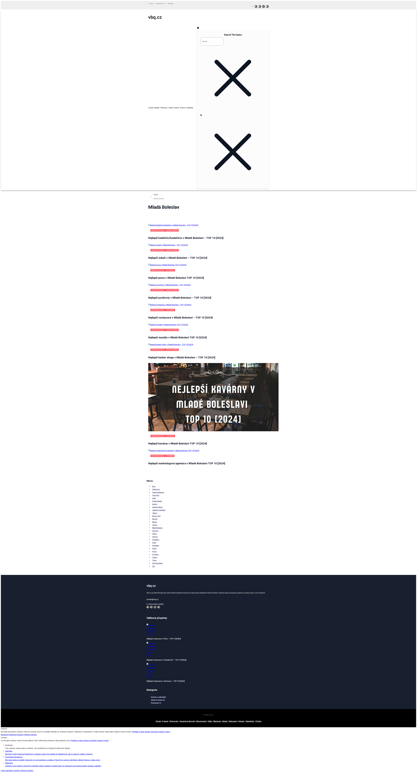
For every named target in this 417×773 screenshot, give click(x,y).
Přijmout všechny (30, 735)
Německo (217, 721)
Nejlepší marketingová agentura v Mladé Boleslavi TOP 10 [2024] (186, 463)
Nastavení (5, 735)
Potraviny (170, 270)
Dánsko (241, 721)
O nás (151, 3)
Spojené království (187, 721)
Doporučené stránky (156, 604)
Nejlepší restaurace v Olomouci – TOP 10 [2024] (166, 681)
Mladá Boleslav (157, 230)
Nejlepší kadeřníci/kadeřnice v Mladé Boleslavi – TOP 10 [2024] (185, 237)
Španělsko (250, 721)
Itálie (210, 721)
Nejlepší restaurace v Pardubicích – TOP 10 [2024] (166, 660)
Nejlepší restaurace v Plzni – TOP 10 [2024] (164, 639)
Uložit (3, 771)
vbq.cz (155, 17)
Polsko (258, 721)
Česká (158, 721)
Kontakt (170, 3)
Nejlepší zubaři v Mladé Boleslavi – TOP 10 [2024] (177, 257)
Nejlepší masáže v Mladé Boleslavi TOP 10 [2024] (177, 337)
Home (156, 194)
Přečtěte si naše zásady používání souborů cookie (151, 732)
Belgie (225, 721)
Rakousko (233, 721)
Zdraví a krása (172, 230)
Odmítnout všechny (16, 735)
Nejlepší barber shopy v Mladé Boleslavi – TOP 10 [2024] (181, 357)
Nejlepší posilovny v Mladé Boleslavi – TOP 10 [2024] (179, 297)
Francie (165, 721)
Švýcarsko (174, 721)
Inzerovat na (160, 3)
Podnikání (170, 456)
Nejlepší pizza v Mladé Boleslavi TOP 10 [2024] (176, 277)
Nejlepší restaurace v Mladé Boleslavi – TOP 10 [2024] (180, 317)
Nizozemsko (201, 721)
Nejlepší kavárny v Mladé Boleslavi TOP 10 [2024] (177, 443)
